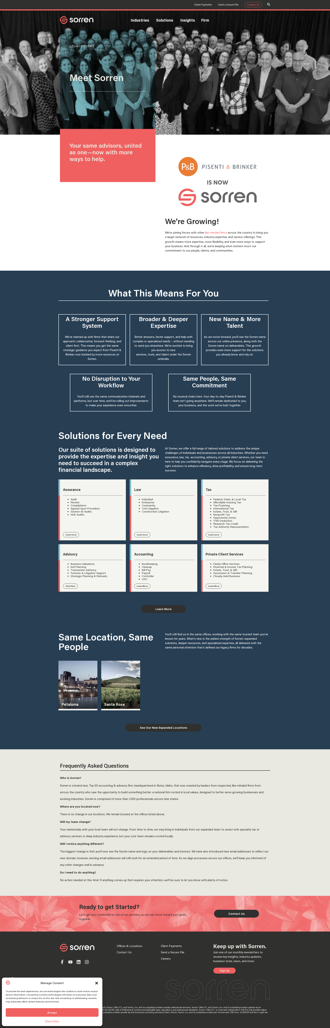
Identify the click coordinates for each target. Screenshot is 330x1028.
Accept (52, 1012)
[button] (97, 983)
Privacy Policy (52, 1021)
